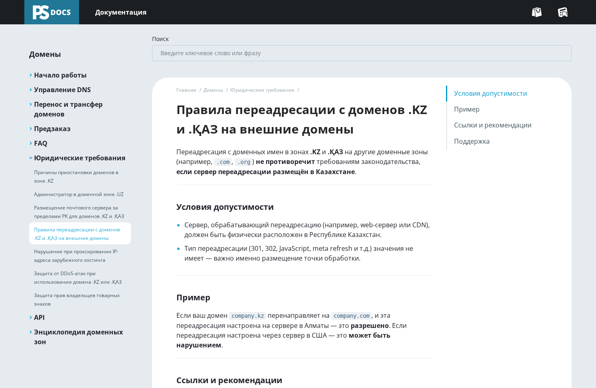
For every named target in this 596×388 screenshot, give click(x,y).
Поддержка (472, 141)
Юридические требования (262, 89)
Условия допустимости (490, 93)
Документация (120, 12)
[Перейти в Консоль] (563, 12)
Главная (186, 89)
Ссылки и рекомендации (493, 125)
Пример (467, 109)
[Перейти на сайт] (537, 12)
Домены (213, 89)
